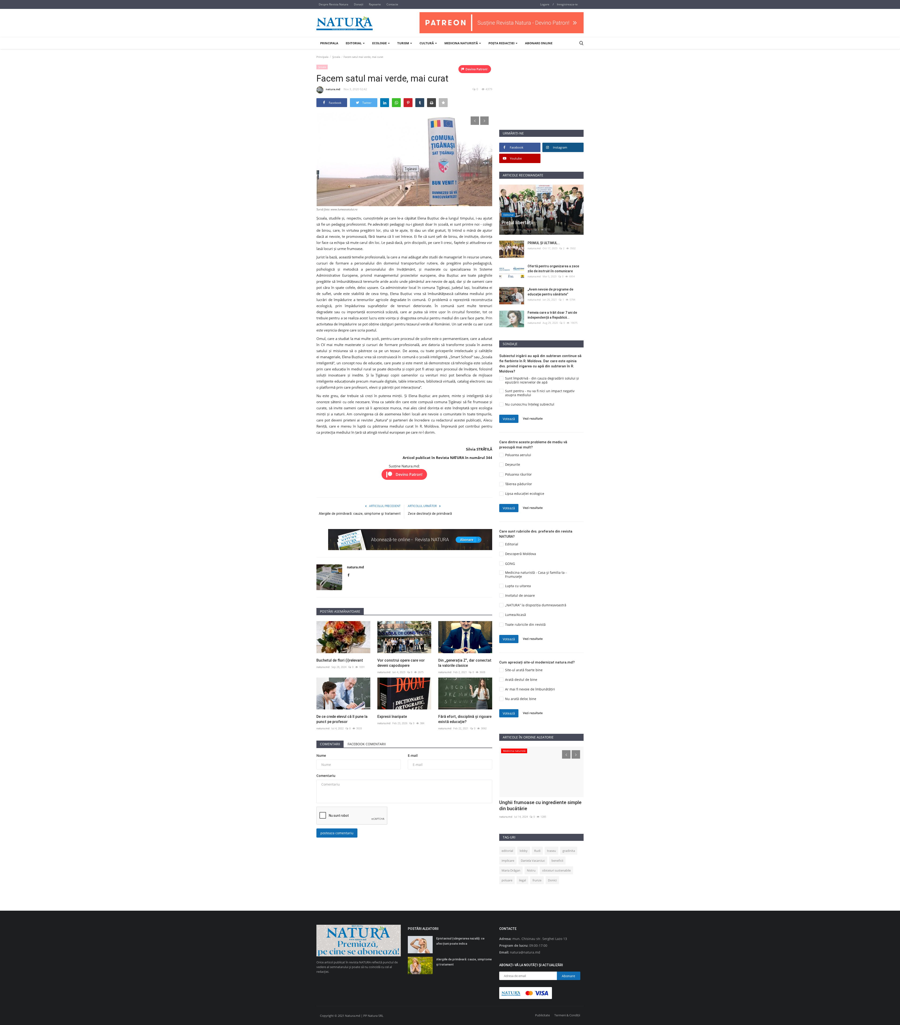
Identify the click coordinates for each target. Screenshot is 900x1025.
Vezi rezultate (533, 419)
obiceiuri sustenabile (556, 870)
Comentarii (330, 744)
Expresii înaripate (392, 716)
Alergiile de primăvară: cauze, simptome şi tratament (360, 513)
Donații (358, 4)
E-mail (413, 755)
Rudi (537, 851)
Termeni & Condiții (567, 1015)
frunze (536, 880)
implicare (508, 860)
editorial (507, 851)
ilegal (522, 880)
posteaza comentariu (336, 833)
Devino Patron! (476, 69)
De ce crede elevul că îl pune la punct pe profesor (342, 719)
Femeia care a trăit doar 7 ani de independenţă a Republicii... (552, 315)
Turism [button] (403, 43)
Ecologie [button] (379, 43)
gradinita (568, 851)
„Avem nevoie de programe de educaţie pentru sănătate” (550, 291)
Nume (321, 755)
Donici (552, 880)
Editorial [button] (354, 43)
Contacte (392, 4)
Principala (329, 43)
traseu (551, 851)
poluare (507, 880)
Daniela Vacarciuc (533, 860)
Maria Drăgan (511, 870)
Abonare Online (538, 43)
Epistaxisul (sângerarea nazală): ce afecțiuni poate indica (460, 941)
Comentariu (325, 775)
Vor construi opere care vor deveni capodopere (401, 663)
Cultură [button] (427, 43)
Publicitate (542, 1015)
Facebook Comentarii (367, 744)
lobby (524, 851)
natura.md (333, 89)
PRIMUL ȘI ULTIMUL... (544, 243)
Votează (509, 419)
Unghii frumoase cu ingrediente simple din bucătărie (540, 805)
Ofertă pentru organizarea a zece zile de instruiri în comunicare (553, 268)
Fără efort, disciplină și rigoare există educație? (464, 719)
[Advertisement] (541, 97)
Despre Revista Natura (333, 4)
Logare (544, 4)
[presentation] (475, 120)
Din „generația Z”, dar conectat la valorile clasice (464, 663)
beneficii (557, 860)
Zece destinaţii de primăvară (430, 513)
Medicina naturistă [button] (461, 43)
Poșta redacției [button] (501, 43)
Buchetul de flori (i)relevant (339, 660)
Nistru (531, 870)
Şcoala (336, 57)
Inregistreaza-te (567, 4)
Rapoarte (375, 4)
